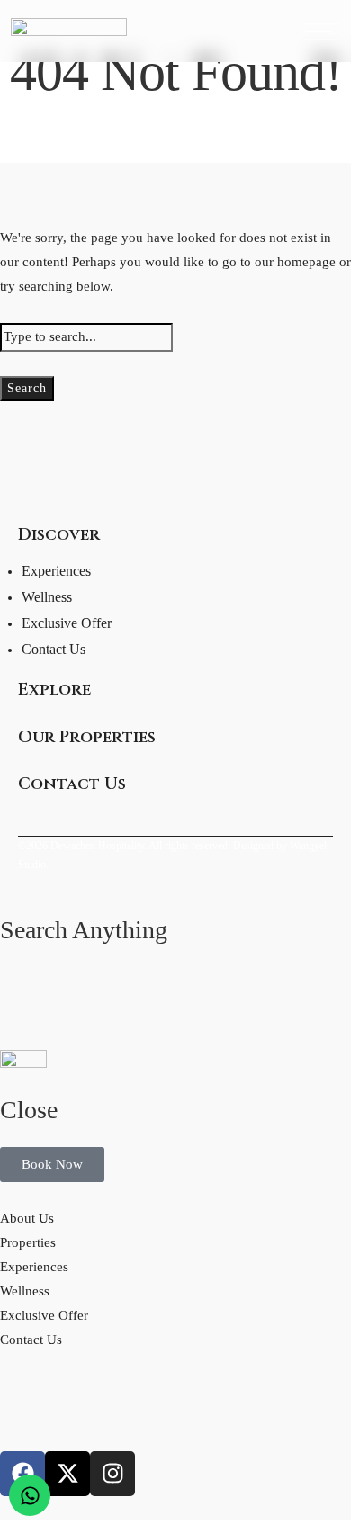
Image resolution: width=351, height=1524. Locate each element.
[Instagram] (112, 1473)
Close (29, 1110)
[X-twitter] (67, 1473)
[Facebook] (22, 1473)
